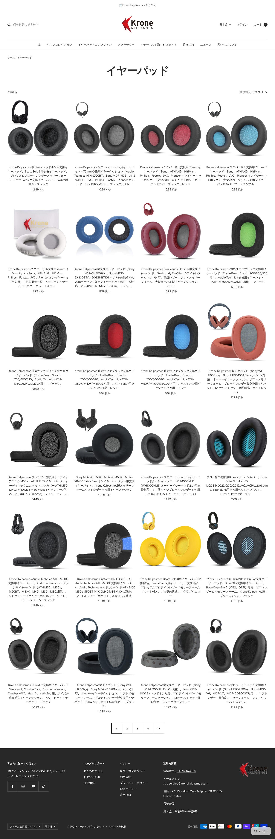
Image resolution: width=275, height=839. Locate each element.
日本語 (223, 24)
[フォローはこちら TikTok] (43, 786)
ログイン (242, 24)
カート (260, 24)
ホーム (11, 57)
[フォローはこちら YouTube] (33, 786)
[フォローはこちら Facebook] (12, 786)
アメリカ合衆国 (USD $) (23, 826)
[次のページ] (158, 728)
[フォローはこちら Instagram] (23, 786)
